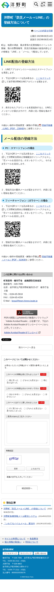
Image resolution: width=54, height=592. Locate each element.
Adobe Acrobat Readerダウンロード (21, 332)
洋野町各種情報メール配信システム (20, 516)
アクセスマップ (10, 553)
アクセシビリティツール (43, 4)
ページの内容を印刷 (43, 31)
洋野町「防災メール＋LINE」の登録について (25, 509)
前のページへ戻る (27, 347)
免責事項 (34, 539)
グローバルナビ (50, 4)
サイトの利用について (15, 539)
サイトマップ (25, 553)
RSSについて (31, 542)
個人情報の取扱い (13, 542)
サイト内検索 (36, 4)
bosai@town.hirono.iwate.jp (24, 301)
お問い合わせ (40, 553)
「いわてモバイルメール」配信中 (19, 523)
